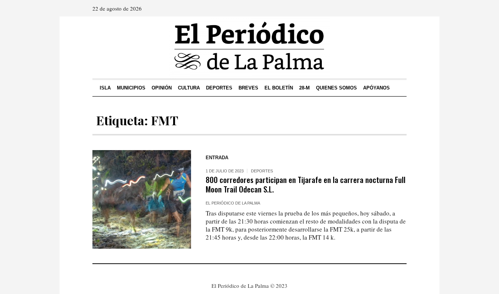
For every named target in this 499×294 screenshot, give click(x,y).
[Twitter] (400, 8)
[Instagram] (390, 8)
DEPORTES (262, 171)
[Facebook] (380, 8)
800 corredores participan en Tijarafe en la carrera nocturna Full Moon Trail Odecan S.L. (305, 184)
